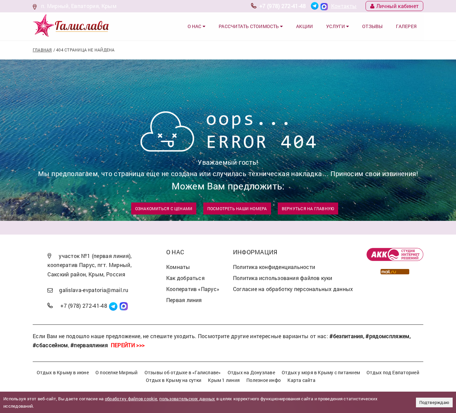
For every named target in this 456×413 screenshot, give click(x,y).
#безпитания (346, 335)
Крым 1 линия (224, 380)
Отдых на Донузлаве (251, 372)
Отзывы (372, 26)
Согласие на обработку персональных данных (293, 288)
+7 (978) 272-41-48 (282, 5)
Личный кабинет (397, 5)
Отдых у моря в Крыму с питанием (321, 372)
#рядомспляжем (387, 335)
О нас (195, 26)
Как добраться (185, 277)
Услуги (336, 26)
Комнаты (178, 266)
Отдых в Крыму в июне (62, 372)
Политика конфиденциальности (274, 266)
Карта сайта (301, 380)
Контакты (344, 5)
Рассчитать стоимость (249, 26)
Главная (42, 49)
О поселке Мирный (116, 372)
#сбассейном (50, 345)
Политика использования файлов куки (282, 277)
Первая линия (184, 299)
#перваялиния (89, 345)
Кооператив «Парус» (192, 288)
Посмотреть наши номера (237, 208)
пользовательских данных (187, 399)
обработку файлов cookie (131, 399)
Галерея (406, 26)
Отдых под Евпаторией (393, 372)
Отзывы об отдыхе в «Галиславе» (183, 372)
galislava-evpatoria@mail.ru (93, 289)
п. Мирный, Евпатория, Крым (79, 5)
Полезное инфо (263, 380)
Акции (304, 26)
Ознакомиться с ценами (164, 208)
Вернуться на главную (308, 208)
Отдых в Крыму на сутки (173, 380)
